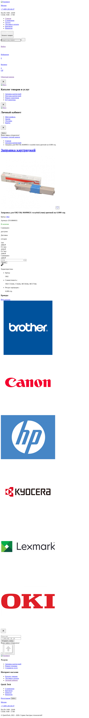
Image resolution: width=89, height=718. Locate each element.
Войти (4, 133)
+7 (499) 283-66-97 (7, 9)
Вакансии (8, 28)
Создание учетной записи (10, 137)
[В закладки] (57, 207)
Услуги (7, 22)
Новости (8, 692)
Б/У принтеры (10, 100)
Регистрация (5, 698)
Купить (4, 262)
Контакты (8, 26)
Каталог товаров (11, 676)
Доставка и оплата (12, 24)
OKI (7, 217)
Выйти (7, 123)
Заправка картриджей (13, 94)
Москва (4, 5)
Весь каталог (5, 300)
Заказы (7, 119)
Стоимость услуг (11, 668)
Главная (8, 18)
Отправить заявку (7, 641)
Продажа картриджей (13, 96)
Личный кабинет (11, 680)
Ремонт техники (11, 666)
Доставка (8, 121)
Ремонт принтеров (12, 98)
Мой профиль (10, 117)
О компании (9, 20)
